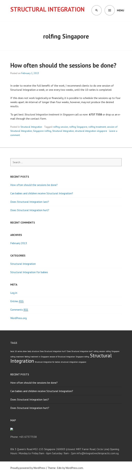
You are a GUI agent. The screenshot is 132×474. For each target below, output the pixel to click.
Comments (19, 309)
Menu (120, 10)
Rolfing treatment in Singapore (37, 356)
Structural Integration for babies (29, 272)
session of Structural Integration (62, 356)
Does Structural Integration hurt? (29, 210)
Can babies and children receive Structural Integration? (41, 193)
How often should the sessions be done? (63, 65)
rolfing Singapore (78, 126)
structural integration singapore (91, 130)
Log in (13, 292)
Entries (17, 301)
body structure (33, 351)
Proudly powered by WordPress (27, 468)
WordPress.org (18, 318)
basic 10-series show (18, 351)
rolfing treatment (97, 126)
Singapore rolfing (42, 130)
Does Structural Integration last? (29, 201)
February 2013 (18, 243)
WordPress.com (74, 468)
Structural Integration (47, 9)
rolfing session (60, 126)
